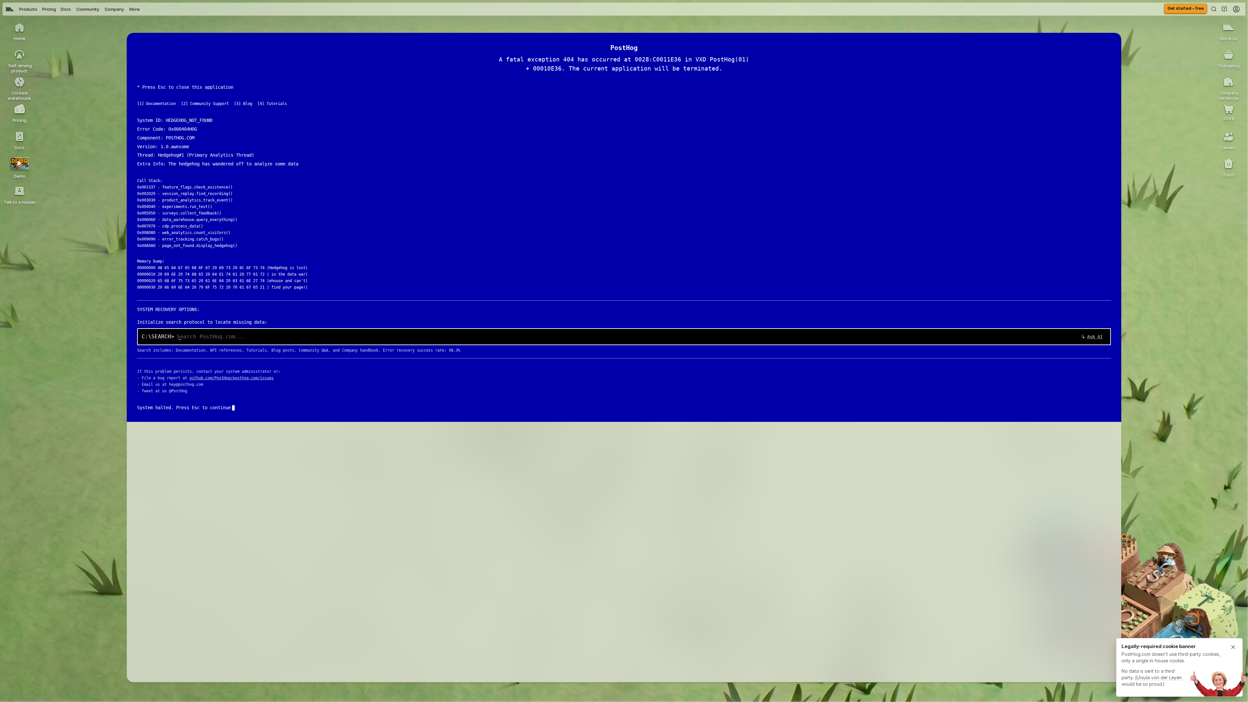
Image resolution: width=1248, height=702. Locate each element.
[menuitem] (9, 9)
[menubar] (72, 9)
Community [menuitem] (87, 9)
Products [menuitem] (28, 9)
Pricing (49, 9)
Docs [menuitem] (66, 9)
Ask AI (1095, 336)
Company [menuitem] (114, 9)
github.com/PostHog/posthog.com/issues (231, 378)
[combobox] (641, 337)
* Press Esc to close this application (185, 87)
